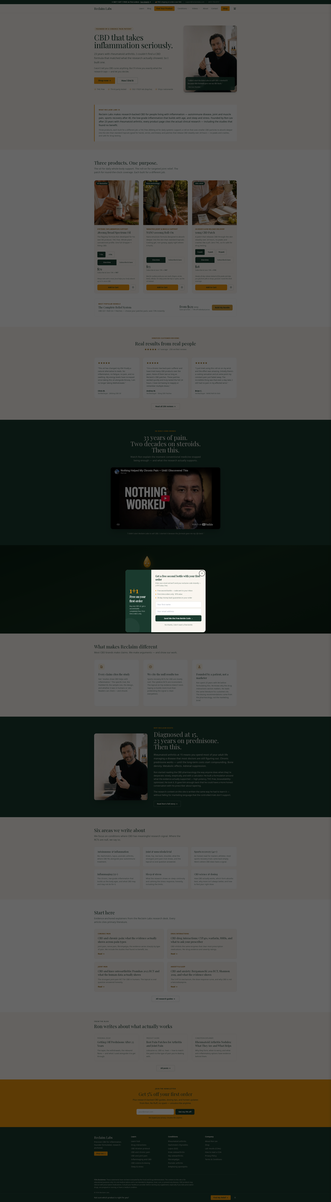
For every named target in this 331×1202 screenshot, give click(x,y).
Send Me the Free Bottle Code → (178, 618)
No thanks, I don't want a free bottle (178, 625)
